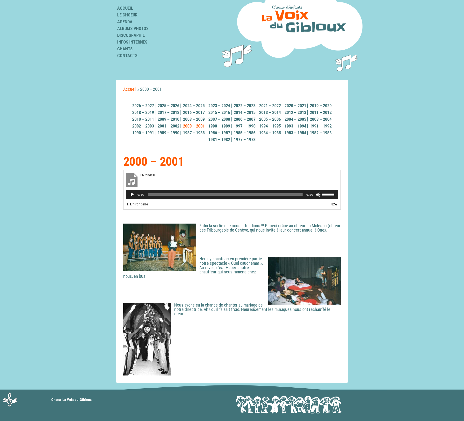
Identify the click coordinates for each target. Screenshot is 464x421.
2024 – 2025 (194, 105)
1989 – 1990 (168, 132)
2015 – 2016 (219, 112)
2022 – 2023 (244, 105)
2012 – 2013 (295, 112)
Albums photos (133, 28)
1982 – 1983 (321, 132)
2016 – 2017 (194, 112)
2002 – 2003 (143, 125)
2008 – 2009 (194, 119)
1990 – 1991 (143, 132)
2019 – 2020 (321, 105)
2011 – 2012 (321, 112)
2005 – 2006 (270, 119)
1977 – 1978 (244, 139)
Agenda (124, 21)
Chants (125, 48)
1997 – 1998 (244, 125)
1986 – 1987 (219, 132)
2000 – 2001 (194, 125)
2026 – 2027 (143, 105)
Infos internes (132, 42)
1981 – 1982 (219, 139)
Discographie (131, 35)
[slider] (329, 194)
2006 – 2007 (244, 119)
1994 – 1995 (270, 125)
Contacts (127, 55)
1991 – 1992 (321, 125)
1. (137, 204)
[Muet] (318, 194)
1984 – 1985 (270, 132)
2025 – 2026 (168, 105)
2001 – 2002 (168, 125)
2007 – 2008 (219, 119)
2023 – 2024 (219, 105)
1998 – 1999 (219, 125)
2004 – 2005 (295, 119)
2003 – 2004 (321, 119)
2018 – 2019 (143, 112)
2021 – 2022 (270, 105)
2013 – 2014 (270, 112)
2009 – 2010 (168, 119)
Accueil (125, 8)
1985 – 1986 (244, 132)
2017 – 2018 (168, 112)
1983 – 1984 (295, 132)
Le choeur (127, 14)
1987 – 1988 (194, 132)
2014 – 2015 (244, 112)
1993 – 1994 (295, 125)
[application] (232, 194)
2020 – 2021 (295, 105)
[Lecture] (132, 194)
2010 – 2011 (143, 119)
